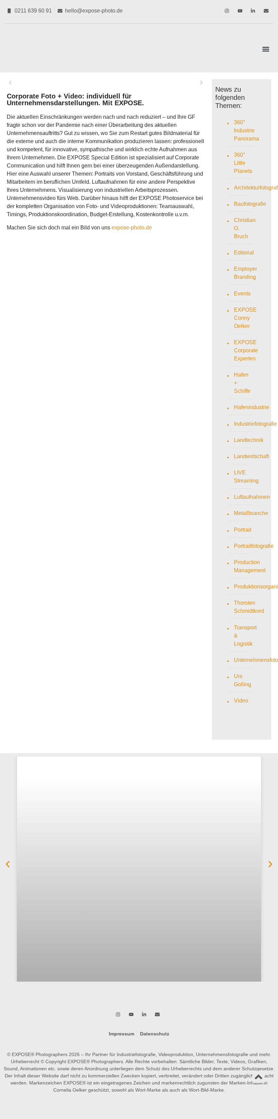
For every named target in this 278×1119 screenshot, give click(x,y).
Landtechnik (248, 440)
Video (241, 700)
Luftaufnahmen (252, 497)
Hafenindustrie (251, 407)
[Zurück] (56, 82)
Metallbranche (251, 513)
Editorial (244, 252)
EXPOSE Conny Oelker (245, 318)
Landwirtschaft (251, 456)
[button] (265, 48)
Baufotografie (250, 204)
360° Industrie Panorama (246, 130)
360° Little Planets (243, 163)
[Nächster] (155, 82)
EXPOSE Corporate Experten (246, 350)
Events (242, 293)
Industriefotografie (255, 424)
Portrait (242, 530)
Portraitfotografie (254, 546)
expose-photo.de (132, 227)
